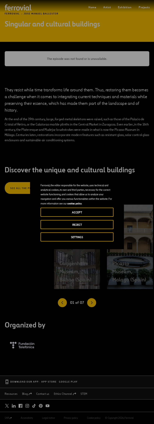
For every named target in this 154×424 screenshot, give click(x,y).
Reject (77, 225)
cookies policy (74, 203)
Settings (77, 237)
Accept (77, 212)
